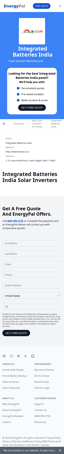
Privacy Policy (52, 437)
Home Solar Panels (13, 369)
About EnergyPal (11, 410)
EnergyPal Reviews (12, 416)
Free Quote (41, 6)
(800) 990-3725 (15, 221)
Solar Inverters (10, 381)
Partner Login (42, 387)
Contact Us (40, 410)
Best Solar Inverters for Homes (37, 123)
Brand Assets (41, 381)
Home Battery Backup (14, 375)
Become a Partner (44, 369)
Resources (19, 123)
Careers (6, 422)
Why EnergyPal (10, 404)
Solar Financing (11, 387)
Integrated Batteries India (56, 123)
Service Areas (41, 375)
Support (39, 404)
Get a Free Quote (32, 107)
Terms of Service (11, 441)
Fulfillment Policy (31, 441)
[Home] (3, 123)
